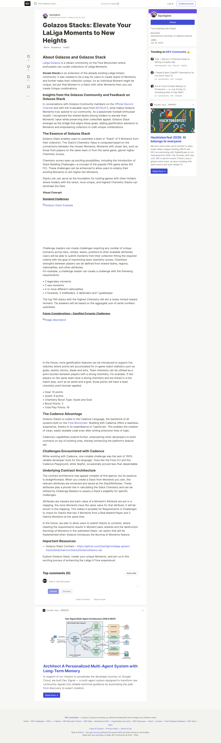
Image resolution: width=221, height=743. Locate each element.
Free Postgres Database (175, 721)
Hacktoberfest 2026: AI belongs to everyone (168, 139)
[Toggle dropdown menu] (143, 610)
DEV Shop (192, 721)
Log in (170, 3)
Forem (80, 732)
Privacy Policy (112, 729)
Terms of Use (126, 729)
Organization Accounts (120, 721)
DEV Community (176, 51)
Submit (53, 591)
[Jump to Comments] (28, 68)
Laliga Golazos (51, 62)
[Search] (35, 3)
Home (26, 721)
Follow (173, 22)
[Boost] (28, 86)
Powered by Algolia (109, 4)
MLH (110, 725)
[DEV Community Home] (27, 3)
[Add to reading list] (28, 78)
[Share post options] (28, 96)
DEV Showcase (139, 721)
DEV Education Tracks (72, 721)
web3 (66, 47)
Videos (57, 721)
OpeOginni (54, 15)
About (150, 721)
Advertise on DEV (101, 721)
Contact (159, 721)
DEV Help (88, 721)
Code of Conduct (83, 599)
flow (46, 47)
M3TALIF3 (102, 107)
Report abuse (99, 599)
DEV (120, 732)
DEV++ (49, 721)
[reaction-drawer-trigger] (28, 58)
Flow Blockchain (78, 422)
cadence (56, 47)
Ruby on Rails (105, 735)
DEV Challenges (37, 721)
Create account (186, 3)
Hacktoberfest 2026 (160, 155)
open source (94, 732)
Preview (67, 591)
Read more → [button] (51, 695)
